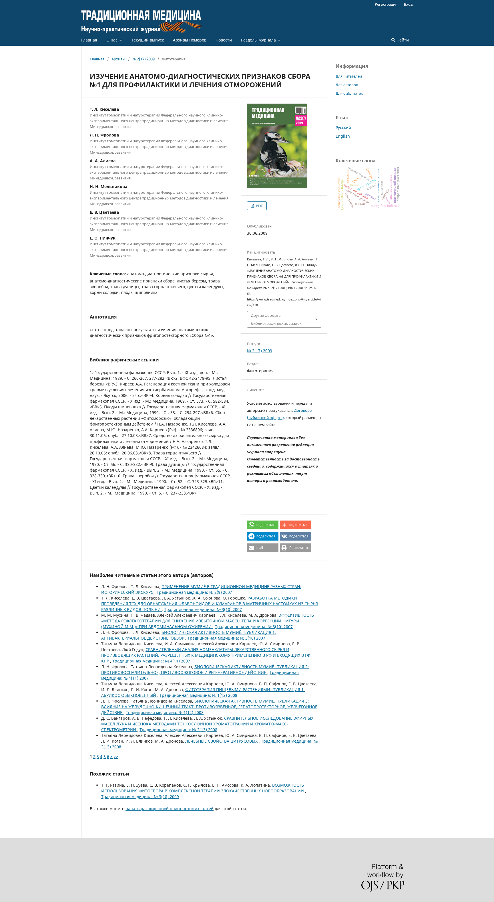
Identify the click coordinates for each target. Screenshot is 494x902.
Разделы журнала (259, 40)
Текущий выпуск (147, 40)
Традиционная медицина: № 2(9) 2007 (194, 592)
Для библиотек (349, 93)
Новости (224, 40)
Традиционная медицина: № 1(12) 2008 (198, 695)
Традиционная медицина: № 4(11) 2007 (151, 661)
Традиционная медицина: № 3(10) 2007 (203, 609)
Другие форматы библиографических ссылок (276, 319)
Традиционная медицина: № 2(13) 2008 (178, 729)
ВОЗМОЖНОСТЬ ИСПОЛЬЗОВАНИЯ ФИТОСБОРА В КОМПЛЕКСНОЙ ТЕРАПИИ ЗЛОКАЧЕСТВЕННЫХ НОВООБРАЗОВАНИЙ (203, 788)
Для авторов (347, 84)
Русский (343, 127)
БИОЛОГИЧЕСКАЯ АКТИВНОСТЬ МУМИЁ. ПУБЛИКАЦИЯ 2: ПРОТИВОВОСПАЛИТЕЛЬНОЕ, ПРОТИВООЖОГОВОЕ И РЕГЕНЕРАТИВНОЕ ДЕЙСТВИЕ (205, 669)
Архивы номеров (189, 40)
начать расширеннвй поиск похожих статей (170, 808)
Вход (408, 4)
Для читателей (349, 76)
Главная (89, 40)
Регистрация (386, 4)
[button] (262, 525)
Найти (402, 40)
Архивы (118, 59)
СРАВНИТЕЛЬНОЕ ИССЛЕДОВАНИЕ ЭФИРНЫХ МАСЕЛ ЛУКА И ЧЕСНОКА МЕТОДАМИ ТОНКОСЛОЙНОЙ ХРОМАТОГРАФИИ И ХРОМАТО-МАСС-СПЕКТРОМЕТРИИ (207, 723)
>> (116, 756)
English (343, 136)
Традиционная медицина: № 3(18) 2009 (140, 796)
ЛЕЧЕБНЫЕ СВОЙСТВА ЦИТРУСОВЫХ (222, 741)
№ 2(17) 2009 (143, 59)
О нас (112, 40)
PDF (259, 205)
